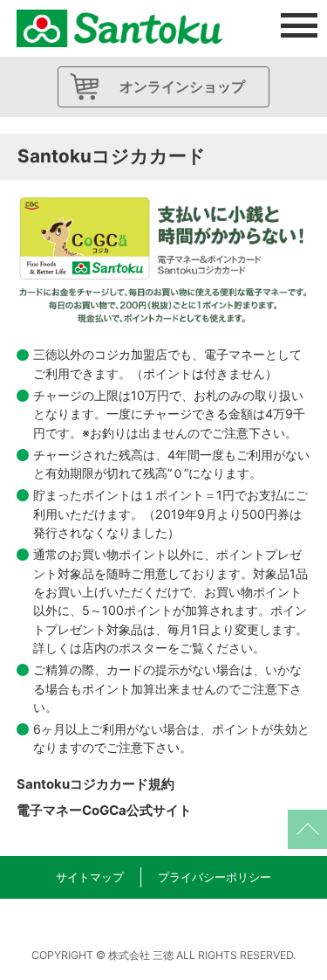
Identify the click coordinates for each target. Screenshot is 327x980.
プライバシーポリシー (214, 877)
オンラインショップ (182, 86)
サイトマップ (90, 877)
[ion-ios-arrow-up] (307, 829)
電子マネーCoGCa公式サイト (104, 810)
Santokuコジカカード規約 (95, 784)
